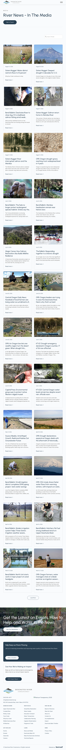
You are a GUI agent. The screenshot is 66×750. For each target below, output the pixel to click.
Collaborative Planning (30, 718)
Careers (5, 738)
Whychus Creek (7, 718)
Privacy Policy (48, 731)
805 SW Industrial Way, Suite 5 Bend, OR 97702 (15, 702)
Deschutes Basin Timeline (51, 723)
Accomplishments (49, 718)
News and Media (28, 731)
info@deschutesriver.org (9, 700)
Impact (46, 721)
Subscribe (6, 735)
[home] (12, 2)
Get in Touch (10, 22)
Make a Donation (12, 657)
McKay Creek (6, 713)
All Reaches (6, 723)
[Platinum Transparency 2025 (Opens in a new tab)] (42, 697)
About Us (47, 713)
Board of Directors (49, 709)
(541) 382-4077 (7, 697)
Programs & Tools (28, 723)
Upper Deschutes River (9, 709)
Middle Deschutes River (9, 721)
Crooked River (6, 711)
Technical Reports (28, 738)
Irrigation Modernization (30, 721)
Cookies (47, 733)
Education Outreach (29, 713)
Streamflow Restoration (30, 709)
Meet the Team (49, 711)
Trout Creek (6, 716)
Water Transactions (29, 716)
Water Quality (27, 711)
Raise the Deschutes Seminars (32, 735)
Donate (5, 733)
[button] (61, 2)
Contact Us (48, 716)
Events (5, 731)
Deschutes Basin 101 (29, 733)
